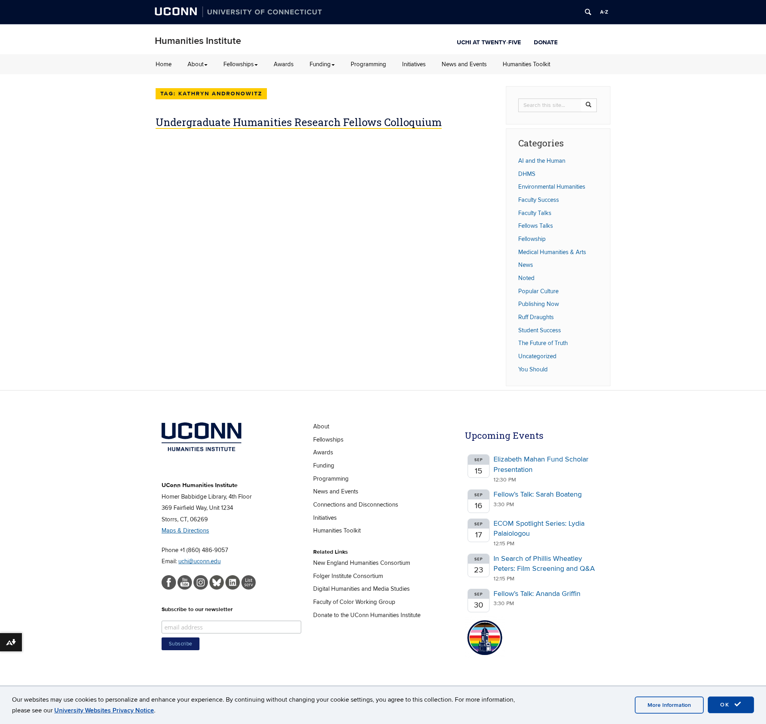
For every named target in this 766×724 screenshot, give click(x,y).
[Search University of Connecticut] (588, 12)
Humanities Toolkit (526, 64)
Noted (526, 278)
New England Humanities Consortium (361, 562)
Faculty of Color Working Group (354, 602)
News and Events (464, 64)
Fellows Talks (535, 225)
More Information (669, 705)
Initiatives (414, 64)
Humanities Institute (198, 41)
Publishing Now (538, 304)
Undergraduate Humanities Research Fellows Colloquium (299, 122)
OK (726, 704)
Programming (368, 64)
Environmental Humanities (551, 186)
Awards (284, 64)
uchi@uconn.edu (199, 561)
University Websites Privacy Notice (104, 710)
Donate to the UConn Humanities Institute (367, 615)
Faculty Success (538, 199)
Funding (320, 64)
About (195, 64)
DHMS (526, 174)
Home (164, 64)
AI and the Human (541, 160)
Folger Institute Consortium (348, 576)
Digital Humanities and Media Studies (361, 588)
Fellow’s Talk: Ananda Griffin (537, 594)
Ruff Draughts (536, 317)
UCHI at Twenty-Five (489, 41)
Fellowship (532, 239)
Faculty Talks (534, 213)
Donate (546, 41)
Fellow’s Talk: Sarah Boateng (538, 494)
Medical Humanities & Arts (552, 252)
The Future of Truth (543, 343)
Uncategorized (537, 356)
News (525, 264)
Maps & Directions (185, 530)
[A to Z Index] (604, 12)
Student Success (539, 330)
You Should (533, 369)
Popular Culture (538, 291)
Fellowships (238, 64)
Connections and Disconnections (355, 504)
